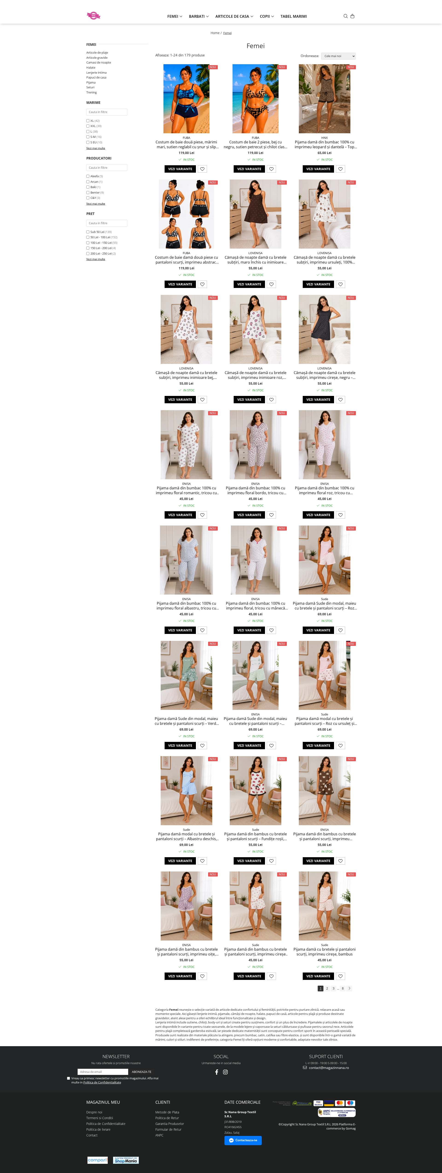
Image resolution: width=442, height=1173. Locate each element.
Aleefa (94, 176)
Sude (324, 599)
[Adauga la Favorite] (202, 169)
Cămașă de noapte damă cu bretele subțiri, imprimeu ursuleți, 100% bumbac (324, 260)
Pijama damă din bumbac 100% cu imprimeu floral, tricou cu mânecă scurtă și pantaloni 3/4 (255, 606)
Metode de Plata (167, 1112)
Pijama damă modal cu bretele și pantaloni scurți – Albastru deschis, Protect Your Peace (186, 836)
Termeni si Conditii (99, 1118)
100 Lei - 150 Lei (101, 243)
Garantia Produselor (169, 1123)
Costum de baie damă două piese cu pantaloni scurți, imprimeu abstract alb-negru (186, 260)
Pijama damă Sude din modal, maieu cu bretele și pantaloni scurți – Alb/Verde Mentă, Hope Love (255, 721)
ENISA (186, 484)
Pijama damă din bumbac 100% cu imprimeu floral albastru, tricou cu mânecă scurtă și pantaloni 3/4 (186, 606)
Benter (95, 192)
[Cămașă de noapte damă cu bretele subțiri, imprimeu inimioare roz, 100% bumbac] (255, 329)
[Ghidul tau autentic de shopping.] (97, 1160)
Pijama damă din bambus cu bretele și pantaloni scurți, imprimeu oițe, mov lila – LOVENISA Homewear (186, 952)
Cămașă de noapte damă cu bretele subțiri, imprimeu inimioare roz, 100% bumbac (255, 375)
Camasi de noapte (98, 62)
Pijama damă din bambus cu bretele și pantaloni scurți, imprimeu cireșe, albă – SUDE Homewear (255, 952)
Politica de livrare (98, 1129)
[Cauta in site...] (345, 16)
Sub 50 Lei (97, 232)
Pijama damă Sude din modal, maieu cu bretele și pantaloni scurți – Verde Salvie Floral (186, 721)
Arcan (94, 182)
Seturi (90, 87)
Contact (92, 1135)
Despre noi (94, 1112)
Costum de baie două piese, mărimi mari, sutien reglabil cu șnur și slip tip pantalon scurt (186, 144)
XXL (93, 126)
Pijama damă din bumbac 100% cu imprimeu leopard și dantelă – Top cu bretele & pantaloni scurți (324, 144)
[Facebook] (217, 1072)
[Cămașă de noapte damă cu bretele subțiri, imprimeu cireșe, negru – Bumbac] (324, 329)
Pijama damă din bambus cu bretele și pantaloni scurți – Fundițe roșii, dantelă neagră (255, 836)
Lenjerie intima (96, 72)
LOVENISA (255, 253)
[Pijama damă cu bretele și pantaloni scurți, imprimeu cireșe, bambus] (324, 906)
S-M (93, 137)
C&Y (93, 198)
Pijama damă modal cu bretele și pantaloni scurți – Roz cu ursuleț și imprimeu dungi (324, 721)
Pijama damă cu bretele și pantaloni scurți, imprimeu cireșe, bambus (325, 952)
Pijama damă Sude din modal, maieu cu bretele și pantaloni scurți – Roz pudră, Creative (324, 606)
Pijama (91, 82)
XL (92, 121)
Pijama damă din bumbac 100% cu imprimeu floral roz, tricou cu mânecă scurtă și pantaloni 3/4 (324, 490)
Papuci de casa (96, 77)
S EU (93, 142)
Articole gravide (97, 57)
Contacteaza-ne (246, 1140)
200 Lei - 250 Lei (101, 253)
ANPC (159, 1135)
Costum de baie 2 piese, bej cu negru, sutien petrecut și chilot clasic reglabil (255, 144)
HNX (324, 138)
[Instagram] (225, 1072)
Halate (90, 67)
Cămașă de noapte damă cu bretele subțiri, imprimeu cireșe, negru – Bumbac (324, 375)
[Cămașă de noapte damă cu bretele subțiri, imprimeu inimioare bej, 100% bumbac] (186, 329)
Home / (217, 33)
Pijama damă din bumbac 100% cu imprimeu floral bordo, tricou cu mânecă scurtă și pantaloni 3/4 (255, 490)
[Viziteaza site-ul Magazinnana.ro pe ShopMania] (126, 1160)
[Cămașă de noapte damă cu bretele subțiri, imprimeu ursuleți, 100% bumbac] (324, 214)
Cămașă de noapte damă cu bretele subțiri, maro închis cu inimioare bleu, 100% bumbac (255, 260)
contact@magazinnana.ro (328, 1067)
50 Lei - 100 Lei (100, 237)
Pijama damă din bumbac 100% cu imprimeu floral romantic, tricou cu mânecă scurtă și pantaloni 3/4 (186, 490)
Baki (93, 187)
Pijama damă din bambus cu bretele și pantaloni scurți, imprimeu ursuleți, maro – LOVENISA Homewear (324, 836)
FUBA (186, 138)
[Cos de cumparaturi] (352, 16)
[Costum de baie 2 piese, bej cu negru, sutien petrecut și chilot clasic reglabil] (255, 98)
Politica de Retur (167, 1118)
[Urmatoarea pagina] (349, 988)
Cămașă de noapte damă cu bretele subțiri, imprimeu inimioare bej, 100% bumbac (186, 375)
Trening (91, 92)
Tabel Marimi (294, 16)
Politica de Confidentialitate (102, 1082)
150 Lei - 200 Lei (101, 248)
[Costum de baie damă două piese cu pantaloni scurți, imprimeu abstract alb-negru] (186, 214)
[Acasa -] (109, 15)
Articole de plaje (97, 52)
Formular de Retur (168, 1129)
